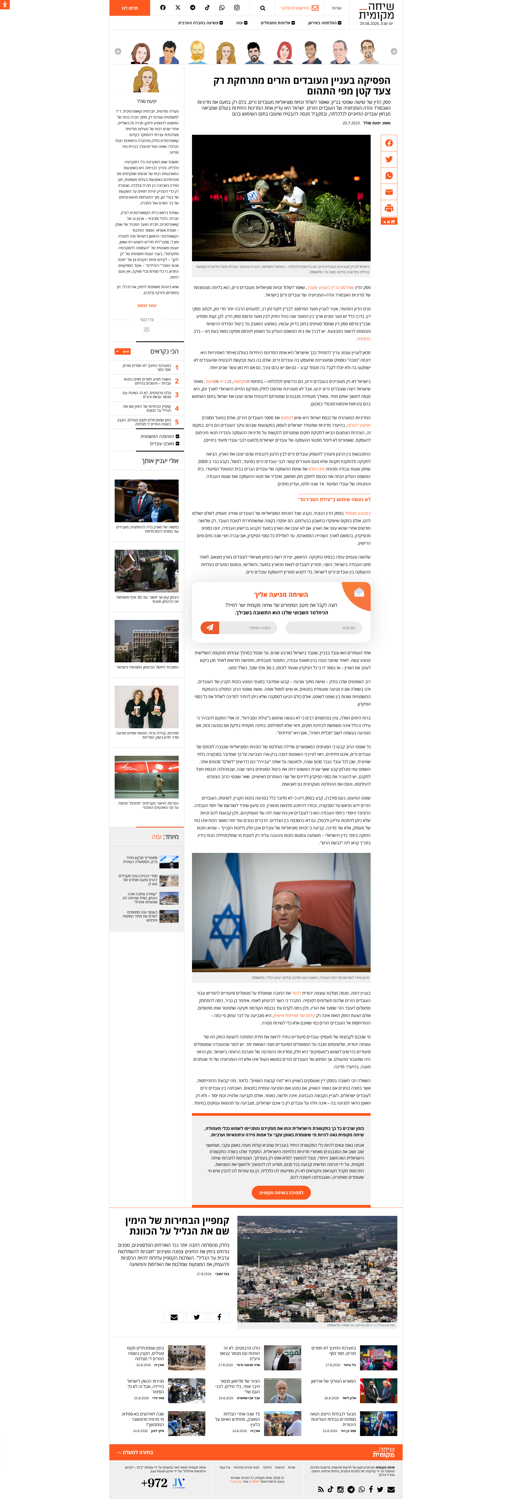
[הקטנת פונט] (385, 222)
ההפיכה (364, 339)
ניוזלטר (267, 1467)
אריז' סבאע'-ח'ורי (248, 1365)
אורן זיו (159, 1365)
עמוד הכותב (147, 305)
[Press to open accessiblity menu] (5, 5)
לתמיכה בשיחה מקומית (281, 1193)
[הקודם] (394, 51)
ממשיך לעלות (359, 425)
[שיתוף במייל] (174, 1317)
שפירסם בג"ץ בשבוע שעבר (330, 287)
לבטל (296, 993)
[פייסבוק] (163, 8)
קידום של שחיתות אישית (294, 1015)
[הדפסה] (389, 208)
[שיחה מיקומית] (384, 1452)
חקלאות (240, 381)
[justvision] (179, 1483)
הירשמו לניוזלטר (295, 8)
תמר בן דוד (348, 1431)
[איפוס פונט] (388, 222)
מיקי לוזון (157, 1431)
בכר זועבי (222, 1273)
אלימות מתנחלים (276, 22)
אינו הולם (317, 469)
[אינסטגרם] (236, 8)
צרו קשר (224, 1467)
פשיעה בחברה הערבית (198, 22)
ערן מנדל (236, 1481)
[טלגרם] (192, 8)
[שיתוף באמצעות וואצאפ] (389, 176)
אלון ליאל (349, 1398)
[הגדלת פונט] (393, 221)
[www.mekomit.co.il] (169, 862)
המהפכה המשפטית (157, 436)
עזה (240, 22)
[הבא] (118, 51)
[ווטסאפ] (222, 8)
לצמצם (287, 418)
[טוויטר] (178, 8)
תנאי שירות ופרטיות (246, 1467)
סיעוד (210, 381)
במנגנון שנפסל (358, 513)
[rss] (321, 1489)
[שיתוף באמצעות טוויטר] (389, 159)
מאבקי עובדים (162, 443)
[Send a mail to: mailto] (147, 329)
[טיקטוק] (207, 8)
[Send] (263, 8)
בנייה (224, 381)
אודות (336, 8)
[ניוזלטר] (391, 1489)
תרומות (280, 1467)
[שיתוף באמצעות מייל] (389, 192)
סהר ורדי (158, 1398)
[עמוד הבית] (376, 12)
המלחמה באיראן (323, 22)
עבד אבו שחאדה (248, 1398)
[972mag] (154, 1483)
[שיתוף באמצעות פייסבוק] (389, 143)
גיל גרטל (350, 1365)
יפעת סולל (372, 122)
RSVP (255, 1481)
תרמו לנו (130, 8)
